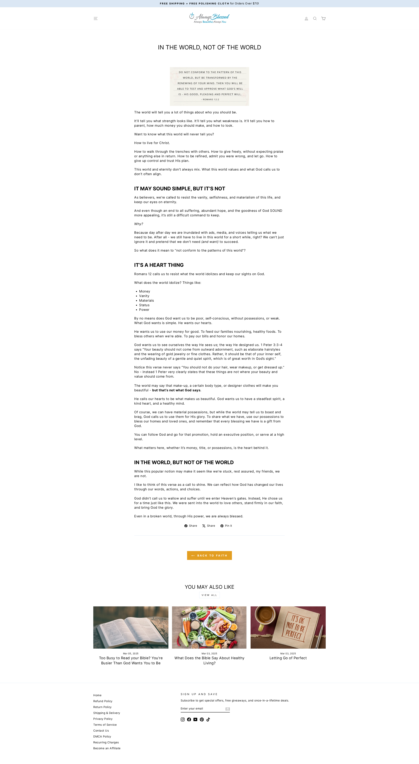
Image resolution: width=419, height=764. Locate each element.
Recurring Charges (106, 742)
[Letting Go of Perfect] (288, 627)
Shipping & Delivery (106, 713)
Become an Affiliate (107, 748)
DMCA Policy (102, 736)
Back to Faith (212, 555)
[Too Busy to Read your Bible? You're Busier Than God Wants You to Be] (130, 627)
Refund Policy (102, 701)
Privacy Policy (102, 718)
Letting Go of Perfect (288, 658)
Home (97, 695)
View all (210, 595)
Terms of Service (105, 724)
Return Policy (102, 707)
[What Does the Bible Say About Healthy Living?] (209, 627)
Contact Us (101, 730)
